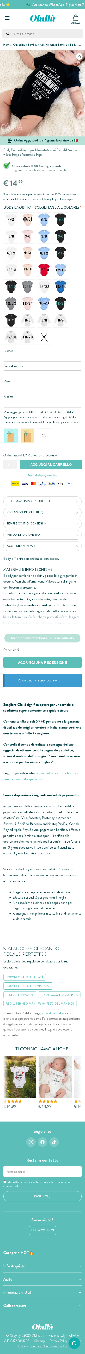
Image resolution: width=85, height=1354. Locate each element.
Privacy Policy (58, 1340)
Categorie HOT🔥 (18, 1252)
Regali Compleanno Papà (59, 995)
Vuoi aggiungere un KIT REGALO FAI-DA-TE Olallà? (39, 412)
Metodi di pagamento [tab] (23, 535)
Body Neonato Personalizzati (28, 986)
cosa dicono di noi (54, 1013)
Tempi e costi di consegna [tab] (26, 523)
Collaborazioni (14, 1305)
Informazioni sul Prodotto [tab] (28, 501)
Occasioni (19, 45)
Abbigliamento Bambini (53, 45)
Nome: (8, 350)
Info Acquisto (14, 1266)
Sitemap (39, 1340)
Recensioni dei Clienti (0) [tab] (25, 512)
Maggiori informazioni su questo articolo (42, 638)
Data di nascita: (14, 366)
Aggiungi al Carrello (51, 464)
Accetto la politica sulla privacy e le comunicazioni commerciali (37, 1184)
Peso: (7, 381)
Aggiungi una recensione (42, 662)
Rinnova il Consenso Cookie (48, 1346)
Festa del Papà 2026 (20, 995)
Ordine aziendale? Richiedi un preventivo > (31, 455)
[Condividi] (79, 56)
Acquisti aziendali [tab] (21, 546)
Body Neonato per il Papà (24, 977)
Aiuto (7, 1279)
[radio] (11, 219)
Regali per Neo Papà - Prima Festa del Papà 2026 (40, 1003)
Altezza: (9, 396)
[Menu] (7, 18)
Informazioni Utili (17, 1292)
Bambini (32, 45)
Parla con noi (42, 1230)
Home (7, 45)
